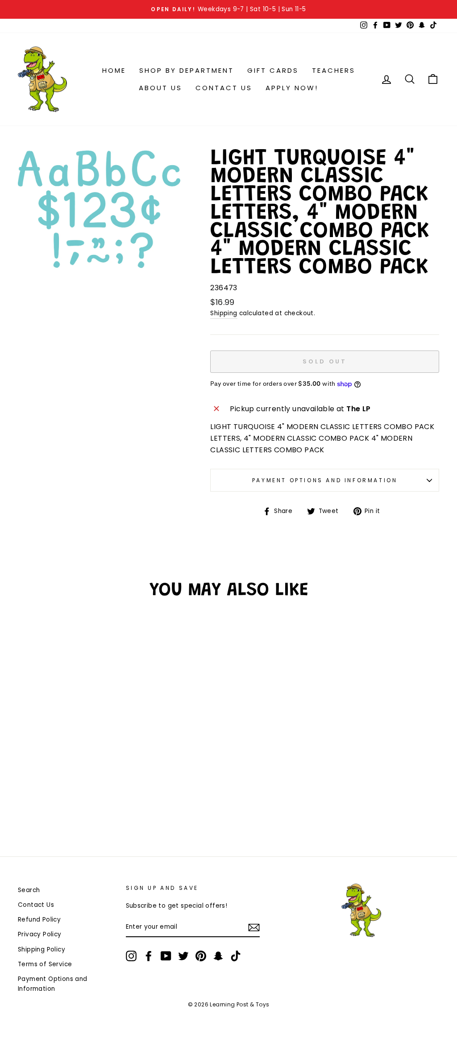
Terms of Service (45, 964)
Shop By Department (186, 70)
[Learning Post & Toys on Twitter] (183, 956)
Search (29, 890)
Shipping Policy (41, 949)
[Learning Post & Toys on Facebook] (148, 956)
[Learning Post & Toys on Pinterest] (200, 956)
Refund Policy (39, 919)
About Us (160, 87)
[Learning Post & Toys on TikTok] (235, 956)
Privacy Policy (40, 934)
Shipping (223, 313)
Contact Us (223, 87)
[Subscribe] (254, 927)
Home (114, 70)
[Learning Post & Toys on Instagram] (131, 956)
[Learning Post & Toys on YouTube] (166, 956)
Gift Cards (273, 70)
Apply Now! (292, 87)
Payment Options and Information (325, 480)
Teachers (333, 70)
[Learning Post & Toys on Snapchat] (218, 956)
